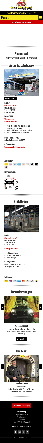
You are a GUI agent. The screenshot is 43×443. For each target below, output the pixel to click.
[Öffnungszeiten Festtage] (4, 151)
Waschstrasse (9, 119)
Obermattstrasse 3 (10, 105)
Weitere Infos (21, 339)
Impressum (15, 426)
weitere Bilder (10, 98)
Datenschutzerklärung (25, 426)
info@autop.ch (26, 422)
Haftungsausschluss (11, 121)
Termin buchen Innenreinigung (21, 22)
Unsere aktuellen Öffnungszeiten (14, 147)
